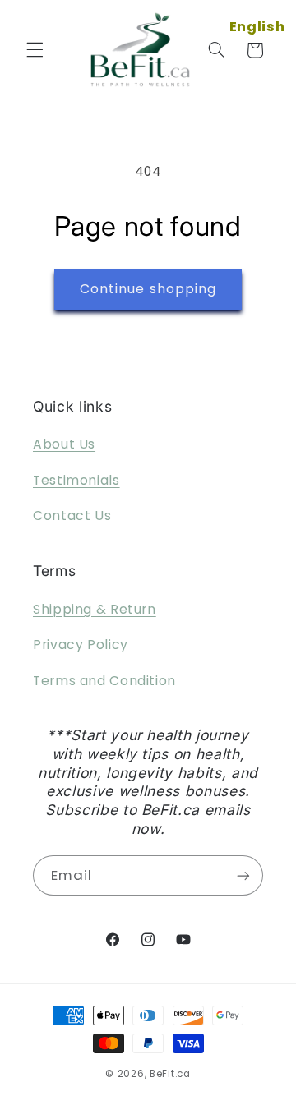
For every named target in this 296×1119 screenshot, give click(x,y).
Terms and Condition (104, 680)
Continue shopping (148, 288)
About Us (64, 444)
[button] (34, 50)
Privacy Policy (80, 644)
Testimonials (76, 480)
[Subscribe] (243, 875)
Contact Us (72, 515)
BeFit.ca (170, 1073)
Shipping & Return (94, 609)
